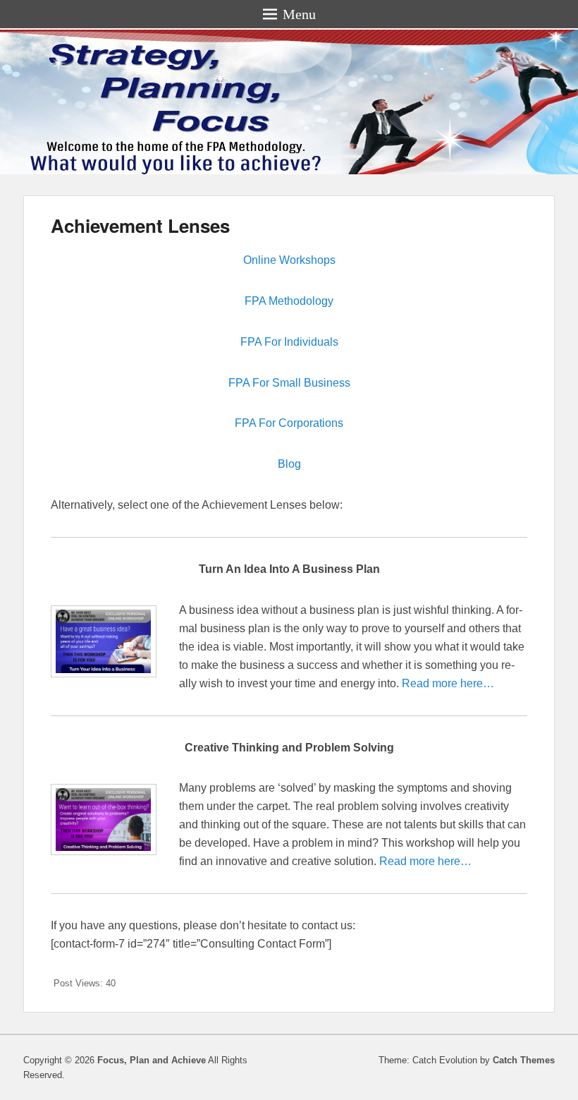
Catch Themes (524, 1060)
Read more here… (448, 683)
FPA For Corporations (289, 423)
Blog (289, 464)
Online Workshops (289, 260)
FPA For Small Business (289, 383)
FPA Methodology (289, 301)
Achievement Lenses (140, 225)
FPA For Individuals (289, 342)
